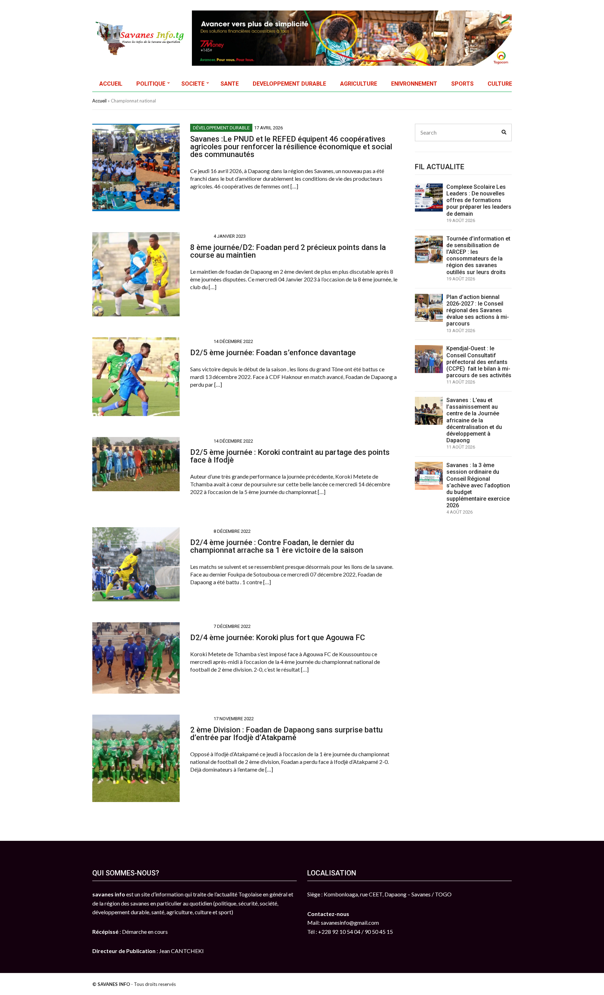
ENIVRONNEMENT (414, 83)
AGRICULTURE (358, 83)
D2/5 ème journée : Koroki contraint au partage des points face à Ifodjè (290, 456)
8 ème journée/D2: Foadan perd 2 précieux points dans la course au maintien (288, 251)
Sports (201, 236)
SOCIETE (192, 83)
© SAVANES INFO (111, 984)
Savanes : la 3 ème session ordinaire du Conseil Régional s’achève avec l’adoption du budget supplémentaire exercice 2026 (478, 485)
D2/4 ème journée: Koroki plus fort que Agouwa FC (277, 637)
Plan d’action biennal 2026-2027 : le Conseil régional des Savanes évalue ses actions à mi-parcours (477, 310)
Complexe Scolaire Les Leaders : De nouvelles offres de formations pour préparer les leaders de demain (478, 200)
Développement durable (221, 127)
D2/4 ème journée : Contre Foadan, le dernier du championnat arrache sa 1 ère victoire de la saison (276, 546)
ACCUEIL (110, 83)
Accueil (99, 100)
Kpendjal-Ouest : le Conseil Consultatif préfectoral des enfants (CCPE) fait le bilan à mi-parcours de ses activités (478, 362)
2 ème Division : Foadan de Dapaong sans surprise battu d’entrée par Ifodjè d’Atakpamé (286, 733)
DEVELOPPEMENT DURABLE (289, 83)
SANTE (230, 83)
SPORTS (462, 83)
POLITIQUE (150, 83)
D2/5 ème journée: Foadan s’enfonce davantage (273, 352)
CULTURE (500, 83)
